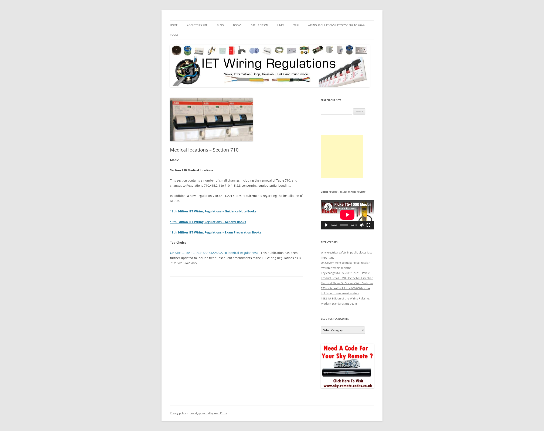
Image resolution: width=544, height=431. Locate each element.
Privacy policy (178, 413)
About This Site (197, 25)
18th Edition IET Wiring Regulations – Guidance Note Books (213, 211)
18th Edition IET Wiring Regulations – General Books (208, 222)
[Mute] (362, 225)
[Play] (326, 225)
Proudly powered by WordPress (208, 413)
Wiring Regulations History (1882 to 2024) (336, 25)
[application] (347, 215)
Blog (220, 25)
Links (280, 25)
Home (174, 25)
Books (237, 25)
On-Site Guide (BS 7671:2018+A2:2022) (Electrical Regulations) (214, 253)
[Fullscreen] (368, 225)
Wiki (296, 25)
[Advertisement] (342, 156)
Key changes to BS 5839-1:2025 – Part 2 (345, 273)
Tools (174, 34)
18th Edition (259, 25)
